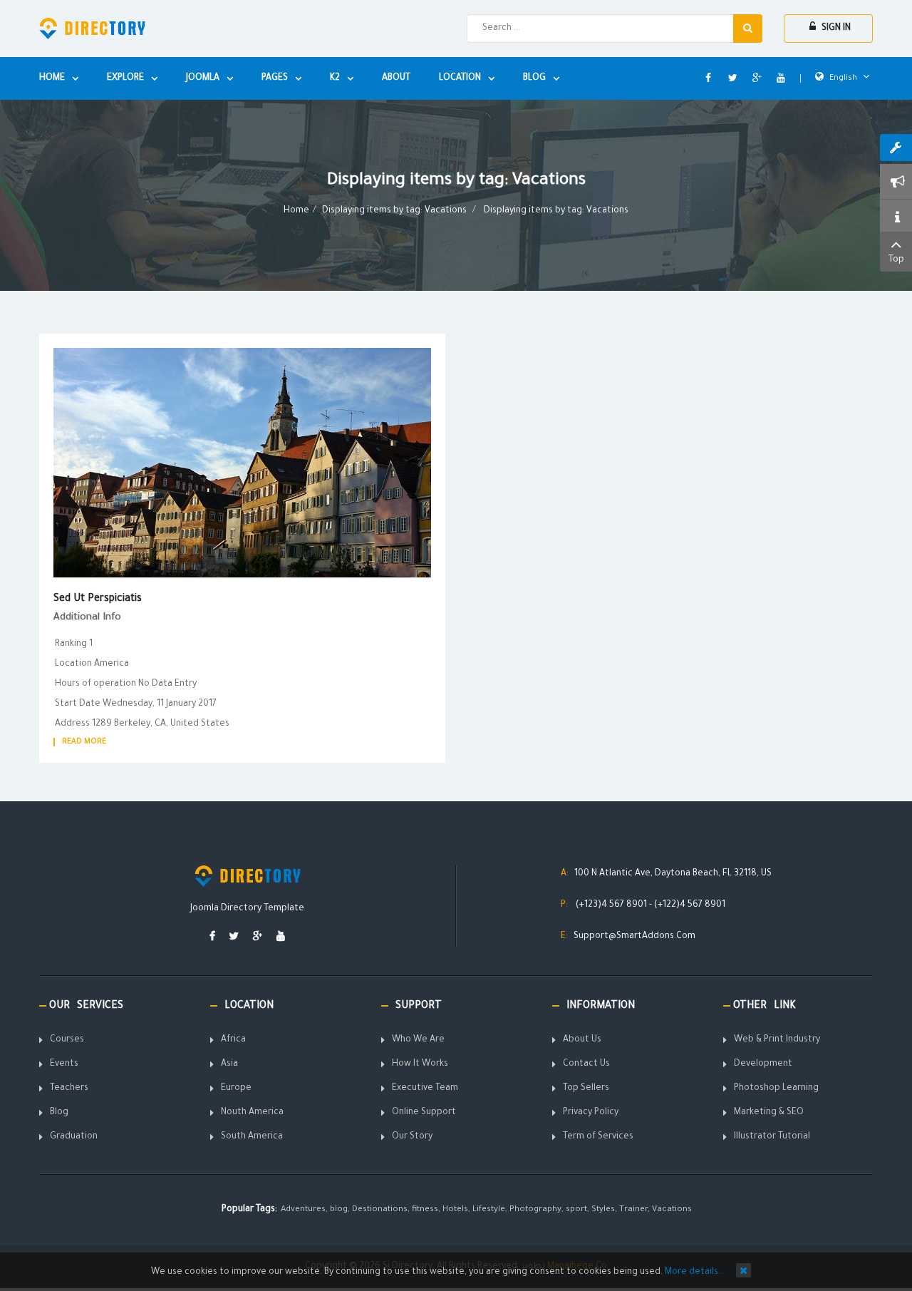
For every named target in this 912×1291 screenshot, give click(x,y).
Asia (229, 1064)
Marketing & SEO (769, 1113)
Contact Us (586, 1064)
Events (64, 1064)
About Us (582, 1040)
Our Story (412, 1137)
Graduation (74, 1137)
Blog (59, 1113)
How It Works (420, 1064)
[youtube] (280, 938)
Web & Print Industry (777, 1040)
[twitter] (234, 938)
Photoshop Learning (776, 1089)
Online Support (424, 1113)
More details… (694, 1272)
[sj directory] (92, 28)
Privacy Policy (590, 1113)
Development (763, 1064)
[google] (257, 938)
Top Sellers (586, 1089)
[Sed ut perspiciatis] (242, 463)
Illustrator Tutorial (772, 1137)
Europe (236, 1089)
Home (296, 211)
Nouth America (252, 1113)
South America (252, 1137)
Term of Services (598, 1137)
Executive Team (425, 1089)
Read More (84, 742)
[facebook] (212, 938)
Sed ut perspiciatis (97, 599)
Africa (233, 1040)
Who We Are (418, 1040)
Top (896, 260)
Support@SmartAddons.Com (634, 937)
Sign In (835, 29)
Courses (67, 1040)
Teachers (69, 1089)
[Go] (747, 28)
